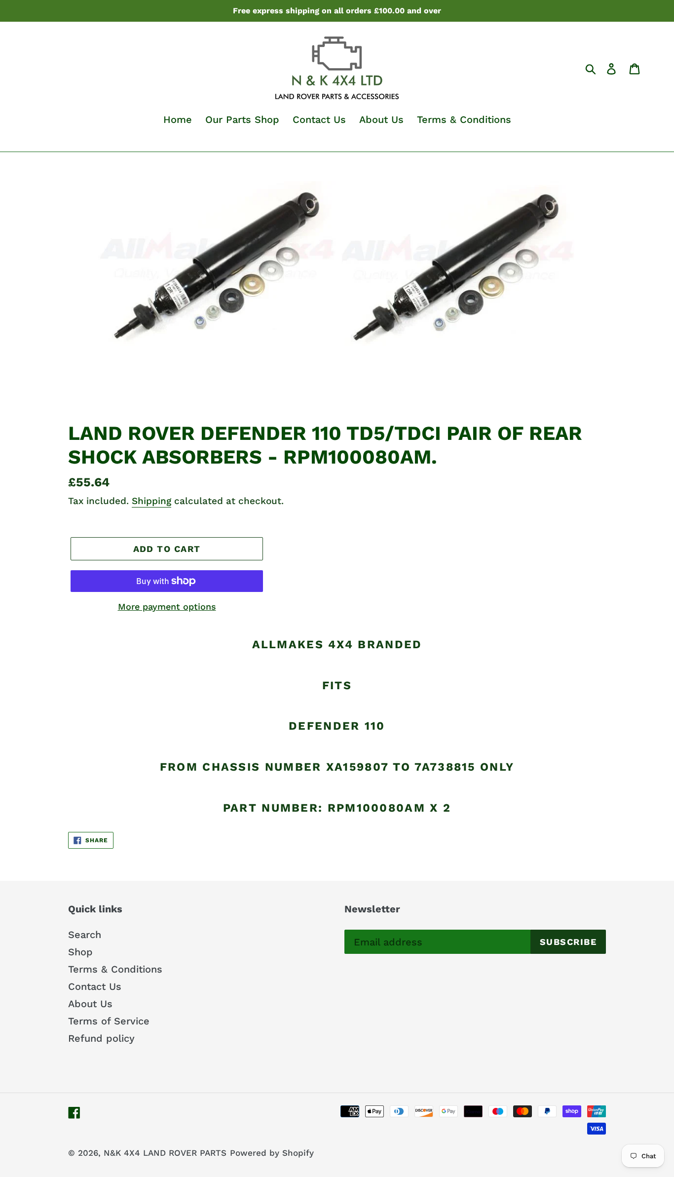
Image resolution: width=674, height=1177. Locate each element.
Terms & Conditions (115, 969)
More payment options (167, 606)
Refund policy (101, 1038)
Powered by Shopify (272, 1153)
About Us (90, 1004)
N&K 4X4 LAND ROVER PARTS (165, 1153)
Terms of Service (109, 1021)
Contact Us (94, 986)
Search (84, 935)
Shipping (151, 501)
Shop (80, 952)
